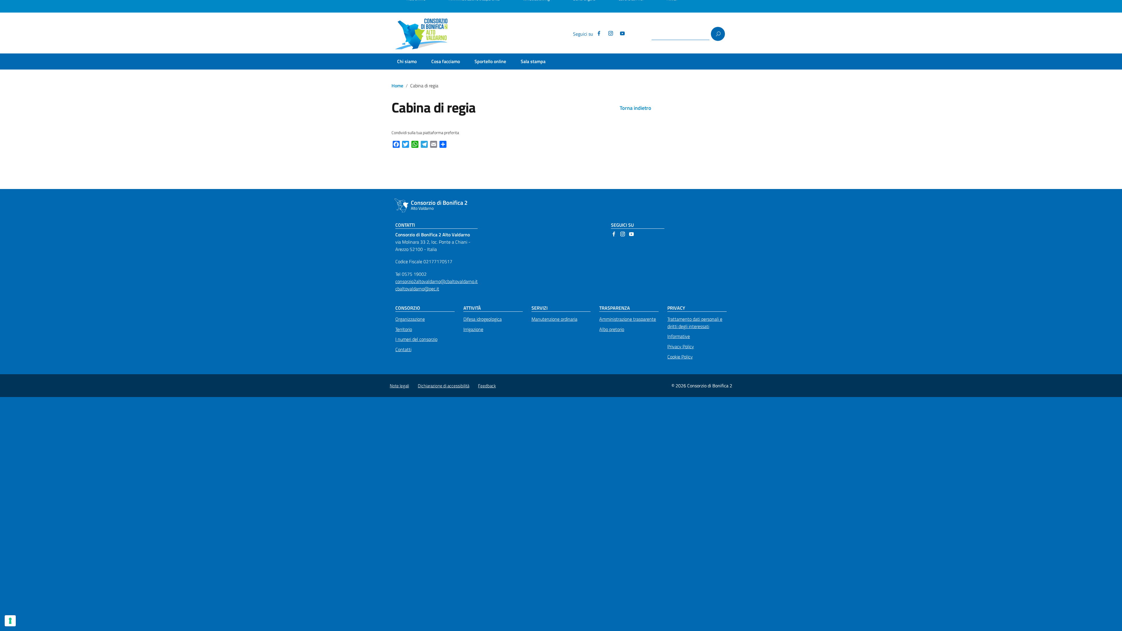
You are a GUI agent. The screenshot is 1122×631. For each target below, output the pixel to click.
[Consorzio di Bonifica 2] (423, 34)
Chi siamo (407, 61)
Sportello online (490, 61)
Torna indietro (635, 108)
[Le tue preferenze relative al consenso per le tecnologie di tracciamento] (10, 620)
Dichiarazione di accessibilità (443, 385)
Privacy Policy (680, 346)
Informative (678, 336)
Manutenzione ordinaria (554, 319)
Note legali (399, 385)
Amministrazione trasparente (627, 319)
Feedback (487, 385)
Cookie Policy (680, 356)
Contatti (403, 349)
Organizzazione (410, 319)
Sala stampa (533, 61)
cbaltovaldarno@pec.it (417, 288)
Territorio (403, 329)
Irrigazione (473, 329)
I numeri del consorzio (416, 339)
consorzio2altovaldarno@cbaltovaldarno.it (436, 281)
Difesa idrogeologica (482, 319)
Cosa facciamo (445, 61)
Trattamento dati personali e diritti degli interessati (694, 323)
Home (397, 85)
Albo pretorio (611, 329)
